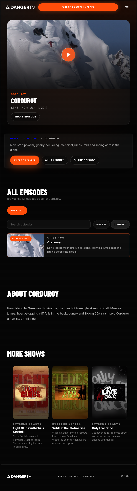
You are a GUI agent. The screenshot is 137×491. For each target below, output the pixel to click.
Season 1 (17, 210)
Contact (89, 476)
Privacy (74, 476)
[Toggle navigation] (124, 7)
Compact (120, 224)
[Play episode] (68, 55)
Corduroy (18, 94)
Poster (101, 224)
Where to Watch (25, 160)
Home (14, 138)
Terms (62, 476)
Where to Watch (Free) (78, 7)
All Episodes (55, 160)
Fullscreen (116, 82)
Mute (95, 82)
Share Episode (25, 116)
